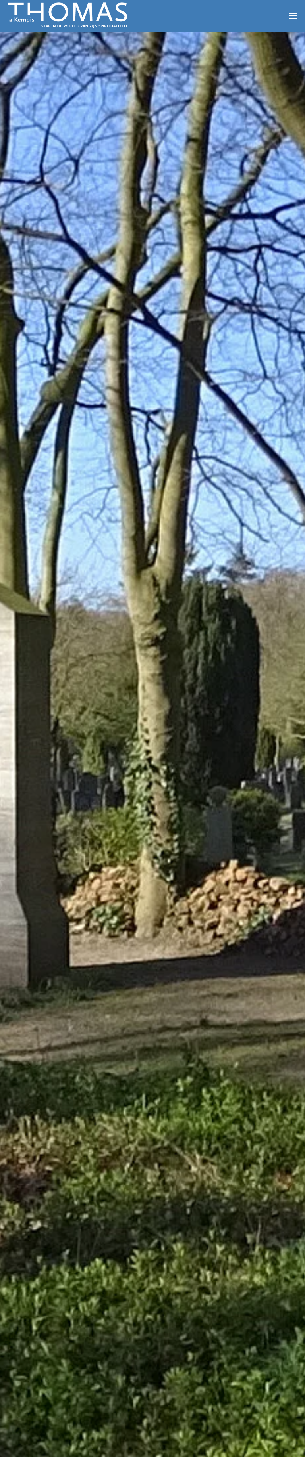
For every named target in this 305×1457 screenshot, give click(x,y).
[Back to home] (67, 16)
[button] (293, 16)
